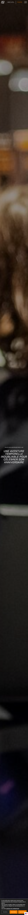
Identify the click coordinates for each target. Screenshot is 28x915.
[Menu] (25, 2)
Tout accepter (22, 912)
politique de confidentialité (12, 908)
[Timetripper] (2, 2)
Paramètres (5, 912)
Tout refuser (13, 912)
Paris (19, 2)
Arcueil (10, 2)
